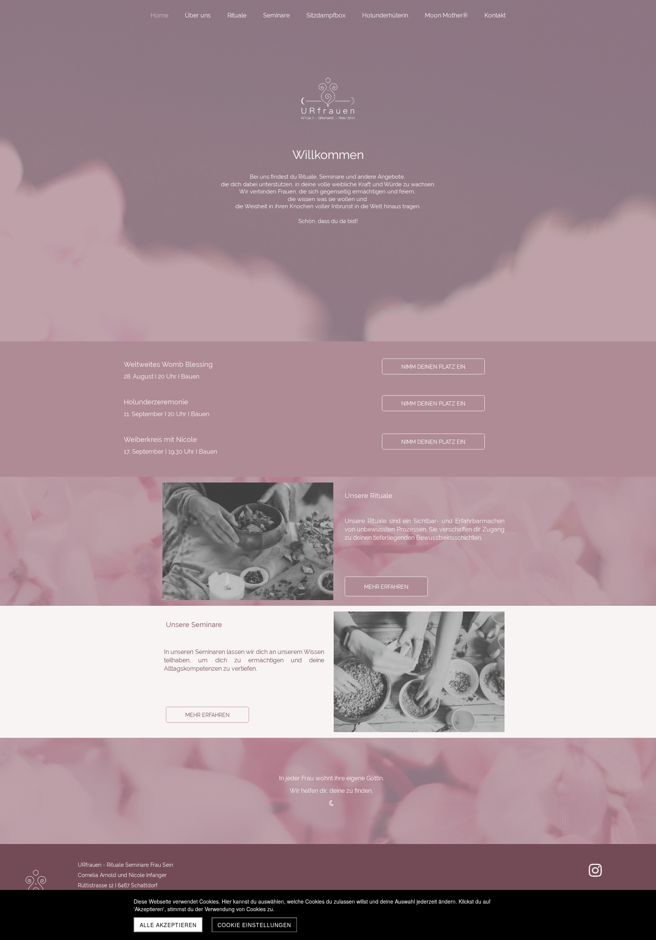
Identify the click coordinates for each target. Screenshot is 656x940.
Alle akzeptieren (168, 925)
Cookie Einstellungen (254, 925)
